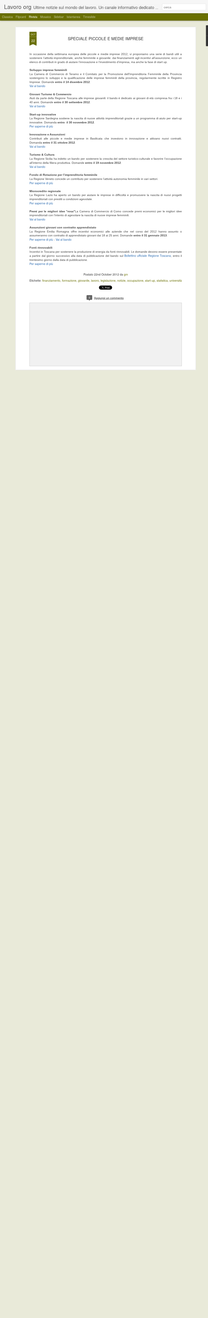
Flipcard (21, 17)
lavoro (95, 280)
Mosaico (45, 17)
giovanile (83, 280)
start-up (150, 280)
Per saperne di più (41, 126)
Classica (7, 17)
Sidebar (59, 17)
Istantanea (73, 17)
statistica (162, 280)
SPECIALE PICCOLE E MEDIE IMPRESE (105, 38)
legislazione (108, 280)
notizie (121, 280)
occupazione (135, 280)
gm (126, 274)
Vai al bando (37, 86)
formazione (69, 280)
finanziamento (51, 280)
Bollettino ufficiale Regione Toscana (147, 256)
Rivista (33, 17)
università (175, 280)
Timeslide (89, 17)
